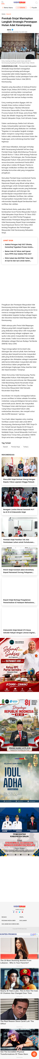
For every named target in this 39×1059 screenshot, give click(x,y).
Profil (22, 917)
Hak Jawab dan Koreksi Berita (11, 924)
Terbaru (25, 447)
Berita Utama (8, 8)
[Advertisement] (19, 284)
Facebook (14, 915)
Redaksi (4, 917)
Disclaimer (23, 920)
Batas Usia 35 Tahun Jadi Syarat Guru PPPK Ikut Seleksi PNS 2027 (18, 253)
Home (3, 14)
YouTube (22, 915)
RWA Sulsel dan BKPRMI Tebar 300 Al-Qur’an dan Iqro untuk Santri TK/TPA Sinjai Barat (19, 259)
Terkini (22, 8)
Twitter (19, 915)
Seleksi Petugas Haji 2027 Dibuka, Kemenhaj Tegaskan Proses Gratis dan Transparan (18, 246)
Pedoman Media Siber (8, 920)
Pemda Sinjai (15, 447)
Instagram (16, 915)
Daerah (5, 447)
